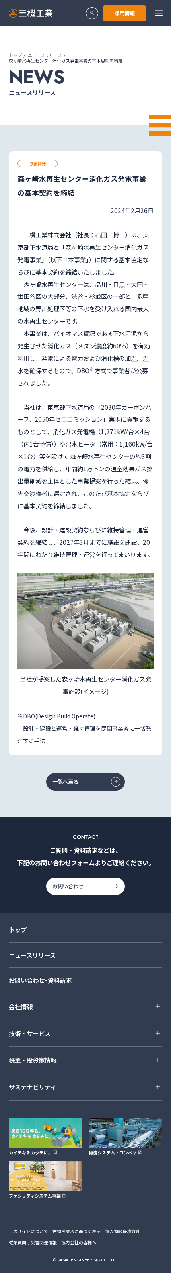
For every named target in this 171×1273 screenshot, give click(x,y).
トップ (15, 55)
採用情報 (124, 13)
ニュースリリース (45, 55)
